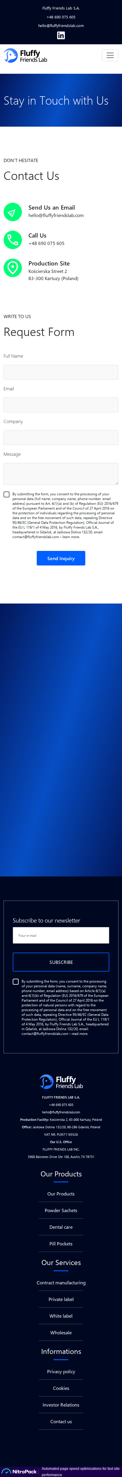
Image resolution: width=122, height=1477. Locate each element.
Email (9, 388)
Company (13, 421)
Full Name (13, 356)
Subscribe (61, 962)
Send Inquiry (61, 558)
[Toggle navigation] (110, 55)
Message (12, 454)
